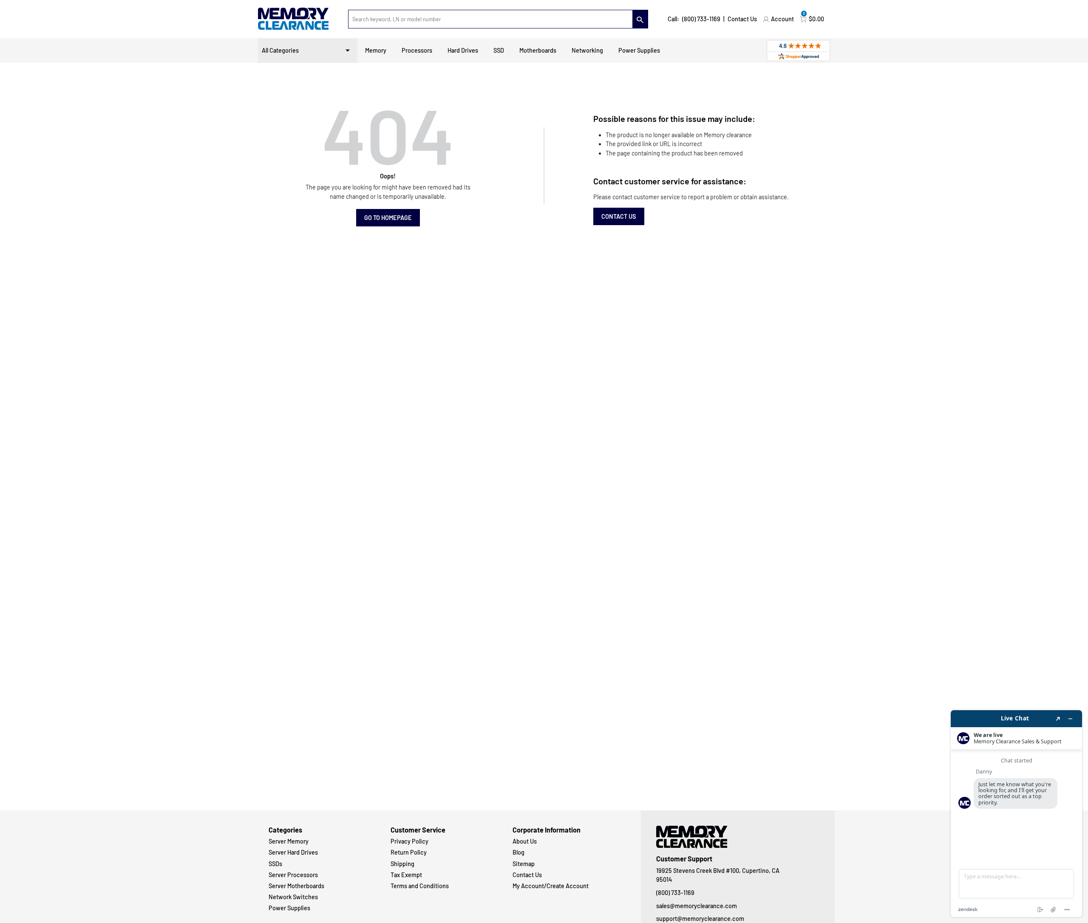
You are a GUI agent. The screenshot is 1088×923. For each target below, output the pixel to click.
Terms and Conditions (420, 885)
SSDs (275, 863)
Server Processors (293, 874)
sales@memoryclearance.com (696, 905)
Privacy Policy (409, 841)
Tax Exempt (406, 874)
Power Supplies (639, 50)
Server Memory (289, 841)
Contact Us (742, 19)
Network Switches (293, 896)
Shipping (402, 863)
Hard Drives (463, 50)
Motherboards (537, 50)
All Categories (280, 50)
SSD (498, 50)
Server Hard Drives (293, 852)
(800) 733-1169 (701, 19)
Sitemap (524, 863)
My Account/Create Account (551, 885)
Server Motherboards (296, 885)
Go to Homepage (388, 217)
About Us (525, 841)
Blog (518, 852)
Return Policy (409, 852)
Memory (375, 50)
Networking (587, 50)
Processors (417, 50)
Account (782, 19)
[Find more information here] (1016, 813)
